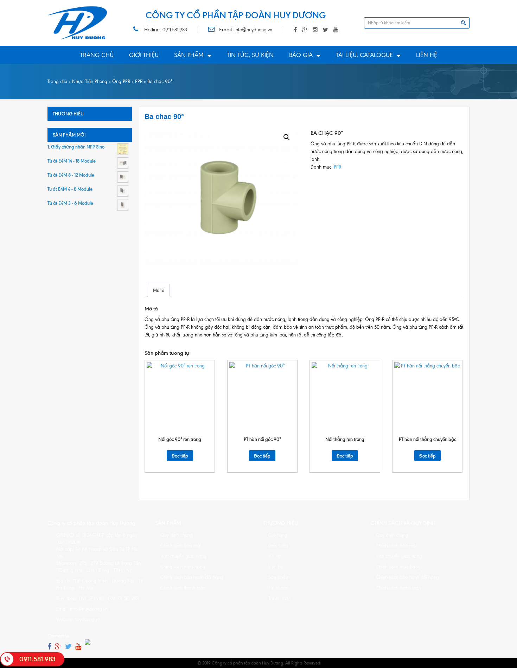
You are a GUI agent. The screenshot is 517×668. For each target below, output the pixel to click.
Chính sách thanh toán (182, 588)
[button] (286, 137)
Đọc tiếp (180, 456)
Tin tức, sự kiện (250, 54)
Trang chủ (97, 54)
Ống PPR (121, 81)
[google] (58, 647)
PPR (138, 81)
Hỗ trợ (274, 556)
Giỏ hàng (277, 535)
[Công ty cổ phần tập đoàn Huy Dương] (77, 22)
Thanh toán (279, 598)
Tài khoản (278, 588)
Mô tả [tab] (159, 290)
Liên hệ (426, 54)
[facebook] (49, 647)
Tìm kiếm (463, 22)
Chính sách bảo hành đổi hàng (191, 577)
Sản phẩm (189, 54)
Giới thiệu (144, 54)
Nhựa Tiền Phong (89, 81)
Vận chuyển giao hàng (183, 556)
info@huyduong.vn (253, 29)
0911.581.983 (174, 29)
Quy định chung (176, 535)
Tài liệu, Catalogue (364, 54)
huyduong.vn (87, 619)
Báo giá (301, 54)
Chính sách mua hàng (182, 566)
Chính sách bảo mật (180, 545)
